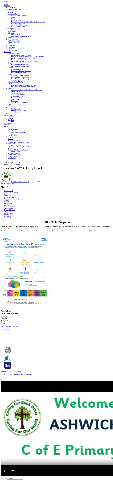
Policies (10, 37)
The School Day (12, 50)
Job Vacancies (8, 123)
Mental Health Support (14, 154)
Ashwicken (20, 182)
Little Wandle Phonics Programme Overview (23, 85)
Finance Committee (16, 29)
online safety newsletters (18, 132)
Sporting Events (15, 109)
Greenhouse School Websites (23, 374)
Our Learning (8, 52)
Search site (4, 478)
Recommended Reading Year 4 (20, 72)
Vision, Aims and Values (14, 9)
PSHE (9, 105)
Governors (11, 28)
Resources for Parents (17, 98)
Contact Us (7, 124)
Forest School (11, 47)
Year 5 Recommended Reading (20, 79)
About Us (7, 6)
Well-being (11, 139)
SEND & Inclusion (13, 39)
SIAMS (13, 18)
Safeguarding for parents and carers (21, 36)
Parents (6, 126)
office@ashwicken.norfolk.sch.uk (10, 326)
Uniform (10, 137)
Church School (12, 7)
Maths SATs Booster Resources (20, 75)
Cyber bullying (15, 151)
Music (9, 104)
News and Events (9, 115)
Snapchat (13, 134)
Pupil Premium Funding (18, 23)
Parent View (11, 143)
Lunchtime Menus (13, 129)
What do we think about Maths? (20, 102)
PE (8, 107)
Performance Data (13, 14)
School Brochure (12, 135)
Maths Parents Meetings (18, 94)
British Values (12, 31)
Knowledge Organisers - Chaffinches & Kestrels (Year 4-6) (27, 56)
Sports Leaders (15, 112)
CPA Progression (16, 91)
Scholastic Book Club (14, 156)
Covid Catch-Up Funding (18, 20)
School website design (7, 374)
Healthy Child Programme (18, 110)
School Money (12, 158)
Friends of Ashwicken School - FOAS (18, 142)
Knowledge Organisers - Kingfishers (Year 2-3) (24, 58)
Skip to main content (6, 1)
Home (6, 4)
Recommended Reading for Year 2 (21, 64)
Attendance (11, 148)
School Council (12, 45)
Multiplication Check (17, 69)
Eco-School (11, 48)
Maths (9, 88)
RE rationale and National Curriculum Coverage (24, 61)
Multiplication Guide (17, 96)
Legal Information (17, 371)
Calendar (10, 118)
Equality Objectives (13, 42)
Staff (9, 11)
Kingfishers (11, 63)
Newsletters (11, 121)
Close (2, 379)
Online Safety (11, 131)
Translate (17, 164)
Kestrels (10, 74)
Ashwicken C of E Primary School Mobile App (21, 147)
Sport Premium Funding (18, 26)
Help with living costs (14, 153)
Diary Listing (11, 120)
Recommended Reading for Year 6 (21, 77)
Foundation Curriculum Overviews (21, 55)
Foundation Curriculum (14, 53)
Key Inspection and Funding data (17, 15)
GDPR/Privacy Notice (14, 41)
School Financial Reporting (19, 25)
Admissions (11, 12)
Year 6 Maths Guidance (17, 80)
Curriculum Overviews (17, 93)
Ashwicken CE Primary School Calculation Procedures (26, 90)
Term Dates (11, 128)
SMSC (10, 44)
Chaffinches (11, 67)
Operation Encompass (17, 34)
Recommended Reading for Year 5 (21, 71)
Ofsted (13, 17)
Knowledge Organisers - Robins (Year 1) (22, 60)
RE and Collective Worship (15, 82)
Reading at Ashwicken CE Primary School (23, 86)
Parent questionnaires (17, 145)
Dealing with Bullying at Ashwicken (18, 150)
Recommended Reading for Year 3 (21, 66)
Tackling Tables (15, 99)
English (10, 83)
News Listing (11, 116)
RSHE (9, 113)
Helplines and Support (14, 140)
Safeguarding (11, 33)
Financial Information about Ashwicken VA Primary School (28, 22)
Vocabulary (14, 101)
